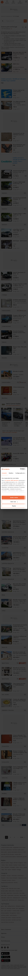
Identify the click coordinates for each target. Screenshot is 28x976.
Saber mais (13, 501)
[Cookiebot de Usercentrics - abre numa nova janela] (20, 469)
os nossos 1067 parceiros (12, 480)
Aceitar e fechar (14, 497)
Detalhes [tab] (11, 473)
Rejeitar (14, 506)
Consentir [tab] (4, 473)
